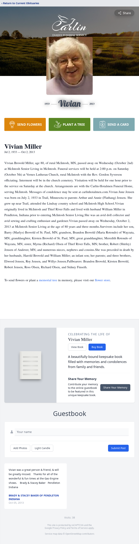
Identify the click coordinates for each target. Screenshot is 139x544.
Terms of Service (79, 528)
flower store (102, 280)
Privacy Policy (59, 528)
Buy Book (97, 347)
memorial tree (48, 280)
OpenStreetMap (73, 533)
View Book (77, 347)
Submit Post (118, 448)
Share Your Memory (115, 387)
